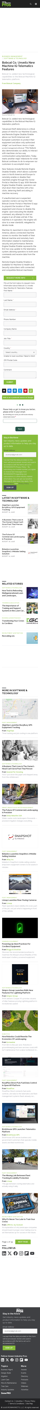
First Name (8, 291)
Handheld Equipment (10, 941)
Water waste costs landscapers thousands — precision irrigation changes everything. (19, 819)
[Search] (31, 4)
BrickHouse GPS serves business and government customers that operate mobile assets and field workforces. (19, 1140)
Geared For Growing (14, 772)
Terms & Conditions (16, 1404)
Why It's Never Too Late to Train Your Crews (18, 1220)
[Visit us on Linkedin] (4, 1253)
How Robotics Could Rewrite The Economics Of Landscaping (17, 1037)
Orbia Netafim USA (14, 816)
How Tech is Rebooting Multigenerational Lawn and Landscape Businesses (12, 593)
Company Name (10, 329)
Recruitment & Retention (12, 633)
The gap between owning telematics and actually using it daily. (18, 1185)
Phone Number (10, 319)
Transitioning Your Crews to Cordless (13, 622)
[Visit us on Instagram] (21, 1253)
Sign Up (10, 487)
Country (7, 348)
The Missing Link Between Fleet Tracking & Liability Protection (16, 1176)
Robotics (6, 1034)
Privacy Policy (23, 484)
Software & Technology (15, 58)
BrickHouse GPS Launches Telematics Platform (19, 1130)
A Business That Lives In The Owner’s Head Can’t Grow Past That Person (12, 522)
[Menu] (36, 4)
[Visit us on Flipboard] (27, 1253)
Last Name (9, 300)
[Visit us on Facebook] (16, 1253)
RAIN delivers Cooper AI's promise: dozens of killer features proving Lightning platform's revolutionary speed (19, 1001)
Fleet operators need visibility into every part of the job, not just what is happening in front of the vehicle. (19, 908)
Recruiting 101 (8, 636)
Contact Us (9, 1401)
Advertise (19, 1401)
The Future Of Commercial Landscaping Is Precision (13, 536)
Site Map (29, 1404)
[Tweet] (20, 391)
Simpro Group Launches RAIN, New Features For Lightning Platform (17, 991)
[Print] (4, 391)
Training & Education (10, 603)
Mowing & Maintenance (11, 618)
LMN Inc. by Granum (14, 1225)
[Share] (9, 391)
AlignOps (10, 731)
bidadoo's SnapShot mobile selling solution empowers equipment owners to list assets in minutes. (20, 864)
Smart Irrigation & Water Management (17, 807)
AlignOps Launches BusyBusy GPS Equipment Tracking (13, 507)
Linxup (9, 903)
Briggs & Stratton (13, 950)
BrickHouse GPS (13, 1135)
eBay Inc (10, 860)
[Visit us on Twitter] (10, 1253)
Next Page (23, 1242)
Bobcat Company (13, 83)
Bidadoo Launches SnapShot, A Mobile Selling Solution (14, 551)
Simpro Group (12, 996)
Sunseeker (10, 1042)
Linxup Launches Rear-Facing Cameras (19, 900)
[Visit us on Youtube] (32, 1253)
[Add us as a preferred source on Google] (31, 391)
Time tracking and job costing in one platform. (20, 733)
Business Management (12, 56)
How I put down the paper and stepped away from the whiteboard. (20, 776)
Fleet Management (9, 722)
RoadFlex (10, 1089)
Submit (9, 382)
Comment (8, 370)
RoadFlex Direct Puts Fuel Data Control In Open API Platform (19, 1084)
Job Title (8, 338)
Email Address (10, 310)
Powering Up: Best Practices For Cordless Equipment (16, 945)
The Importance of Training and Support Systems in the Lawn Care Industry (13, 608)
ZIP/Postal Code (10, 360)
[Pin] (25, 391)
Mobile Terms (9, 484)
